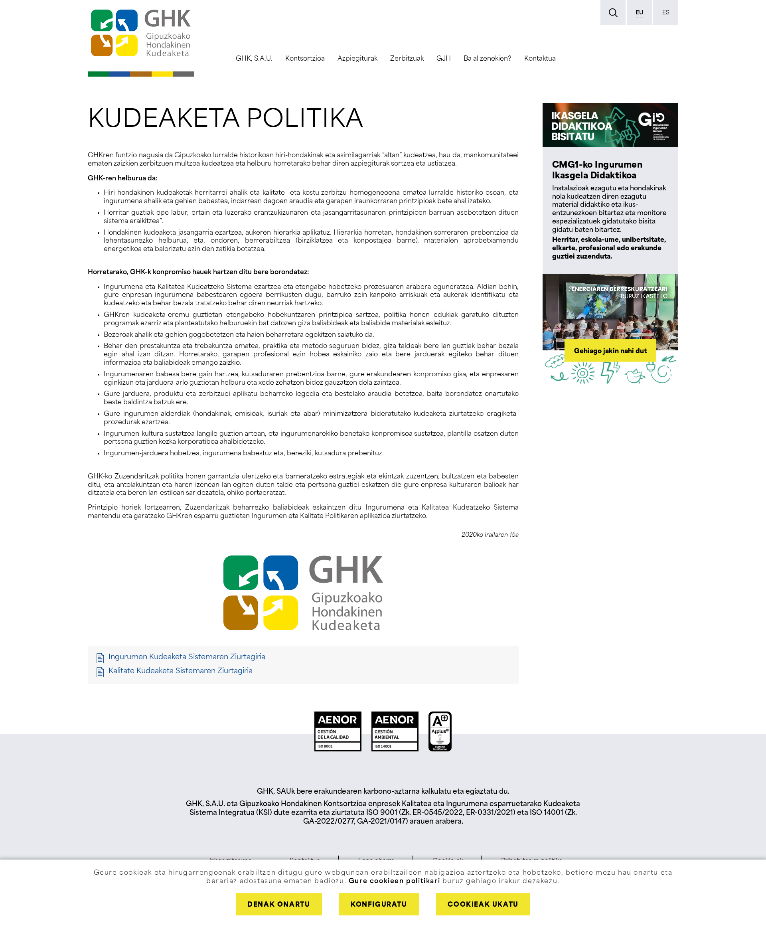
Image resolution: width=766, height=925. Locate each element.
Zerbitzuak (407, 59)
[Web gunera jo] (141, 33)
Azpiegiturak (357, 59)
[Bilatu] (613, 12)
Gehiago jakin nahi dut (610, 351)
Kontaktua (540, 59)
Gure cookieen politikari (394, 881)
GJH (443, 59)
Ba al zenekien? (487, 59)
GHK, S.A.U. (254, 59)
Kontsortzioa (305, 59)
